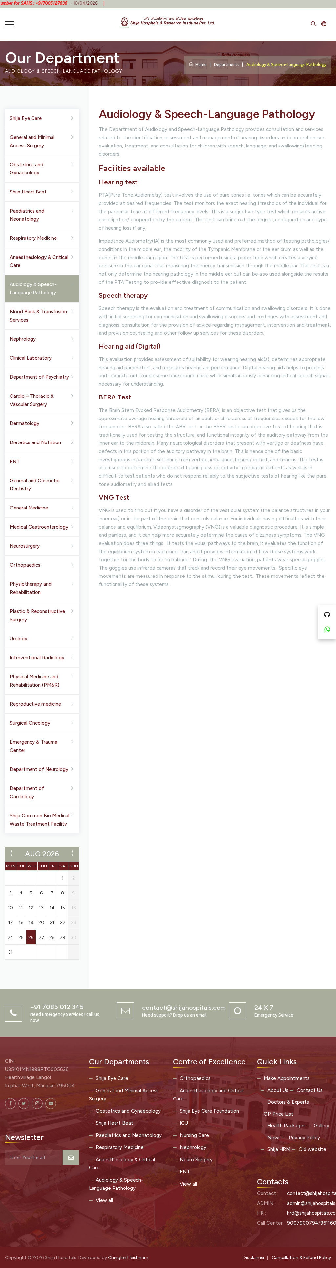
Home (200, 64)
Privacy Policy (304, 1138)
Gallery (321, 1126)
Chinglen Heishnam (128, 1257)
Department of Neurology (39, 769)
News (274, 1138)
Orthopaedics (25, 565)
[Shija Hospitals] (168, 21)
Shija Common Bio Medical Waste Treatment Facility (39, 820)
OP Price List (278, 1114)
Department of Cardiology (27, 792)
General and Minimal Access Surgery (32, 141)
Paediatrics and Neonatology (27, 215)
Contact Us (310, 1090)
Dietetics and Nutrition (35, 442)
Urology (18, 639)
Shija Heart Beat (28, 192)
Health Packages (286, 1126)
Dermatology (24, 423)
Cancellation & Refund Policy (301, 1257)
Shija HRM (278, 1149)
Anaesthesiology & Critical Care (39, 261)
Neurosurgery (25, 546)
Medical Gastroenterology (39, 527)
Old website (312, 1149)
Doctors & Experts (288, 1102)
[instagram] (37, 1103)
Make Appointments (287, 1078)
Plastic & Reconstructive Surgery (37, 615)
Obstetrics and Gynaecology (26, 169)
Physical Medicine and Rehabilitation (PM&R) (34, 681)
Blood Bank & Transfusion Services (38, 316)
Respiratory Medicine (33, 238)
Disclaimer (254, 1257)
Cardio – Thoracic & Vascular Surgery (32, 400)
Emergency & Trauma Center (33, 746)
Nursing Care (194, 1135)
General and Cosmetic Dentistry (34, 485)
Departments (226, 64)
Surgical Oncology (30, 723)
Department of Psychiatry (39, 377)
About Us (277, 1090)
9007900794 (302, 1223)
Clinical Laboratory (31, 358)
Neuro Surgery (196, 1160)
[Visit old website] (323, 24)
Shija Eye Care (26, 118)
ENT (15, 461)
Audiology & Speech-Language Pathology (33, 289)
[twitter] (23, 1103)
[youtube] (50, 1103)
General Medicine (29, 508)
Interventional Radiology (37, 658)
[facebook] (10, 1103)
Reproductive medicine (35, 704)
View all (104, 1200)
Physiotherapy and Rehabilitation (31, 588)
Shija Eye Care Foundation (209, 1111)
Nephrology (23, 339)
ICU (184, 1123)
